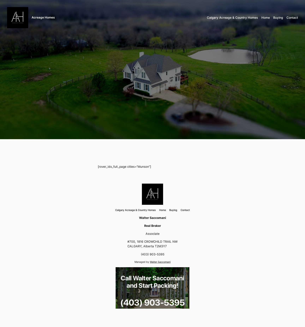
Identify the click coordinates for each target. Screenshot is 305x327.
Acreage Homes (43, 17)
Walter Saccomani (160, 261)
